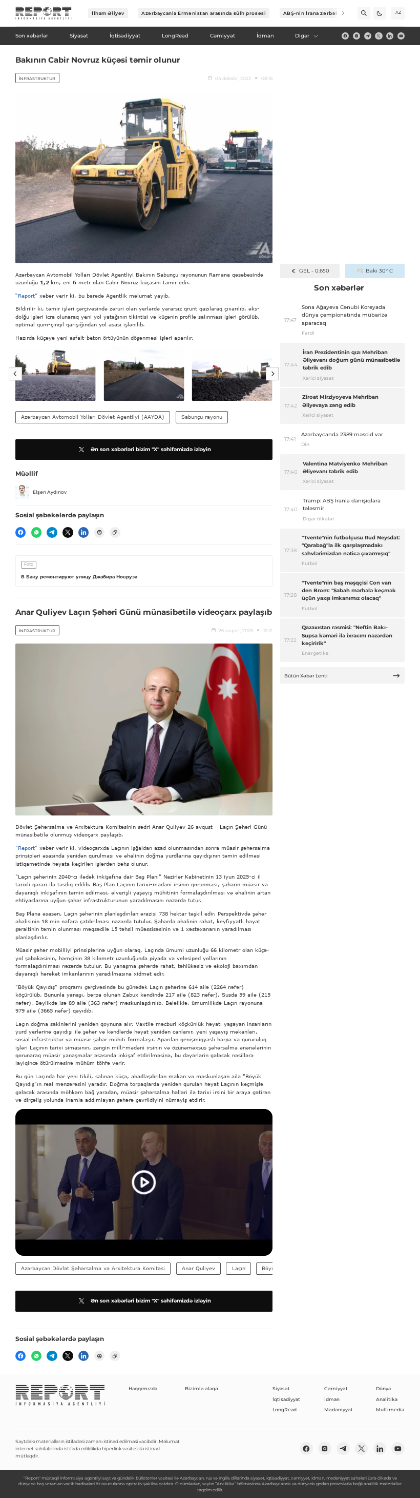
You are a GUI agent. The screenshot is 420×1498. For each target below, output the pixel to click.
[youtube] (401, 36)
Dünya (383, 1388)
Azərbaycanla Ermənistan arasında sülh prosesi (203, 13)
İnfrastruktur (37, 78)
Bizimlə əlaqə (201, 1388)
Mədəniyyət (338, 1409)
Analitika (386, 1399)
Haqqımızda (143, 1388)
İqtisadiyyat (286, 1399)
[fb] (345, 36)
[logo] (43, 13)
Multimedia (390, 1409)
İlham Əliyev (108, 13)
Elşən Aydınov (50, 492)
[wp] (36, 532)
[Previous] (15, 374)
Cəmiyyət (336, 1388)
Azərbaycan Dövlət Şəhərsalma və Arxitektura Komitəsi (93, 1268)
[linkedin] (389, 36)
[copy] (115, 532)
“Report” (26, 296)
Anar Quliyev (198, 1268)
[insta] (356, 36)
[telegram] (367, 36)
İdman (332, 1399)
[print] (99, 532)
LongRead (284, 1409)
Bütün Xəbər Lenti (306, 675)
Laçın (238, 1268)
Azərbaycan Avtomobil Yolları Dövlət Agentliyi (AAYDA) (92, 417)
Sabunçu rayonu (201, 417)
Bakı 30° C (379, 270)
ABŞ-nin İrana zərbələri (314, 13)
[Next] (338, 13)
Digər (302, 35)
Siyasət (281, 1388)
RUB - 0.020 (314, 270)
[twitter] (378, 36)
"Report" (26, 848)
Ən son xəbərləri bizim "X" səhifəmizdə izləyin (151, 449)
